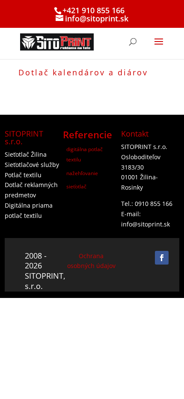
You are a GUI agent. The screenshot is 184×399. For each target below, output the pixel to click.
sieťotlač (76, 186)
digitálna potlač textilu (84, 154)
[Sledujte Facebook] (162, 258)
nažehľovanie (82, 173)
